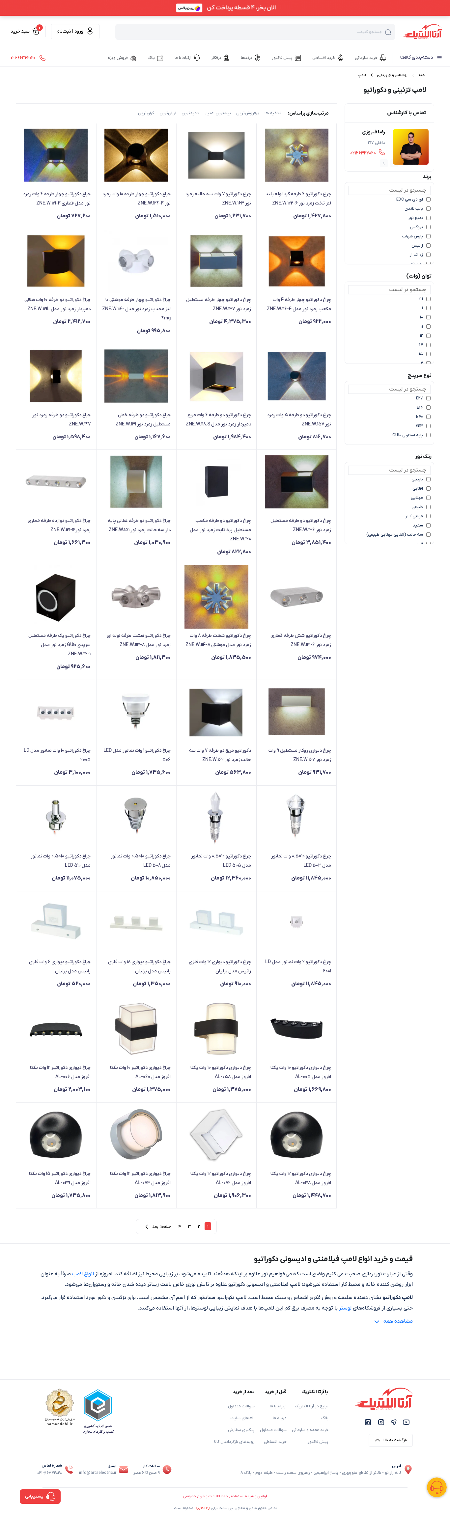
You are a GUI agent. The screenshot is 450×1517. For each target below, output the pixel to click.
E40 (419, 417)
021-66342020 (49, 1473)
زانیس (417, 245)
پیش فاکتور (318, 1442)
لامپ (362, 75)
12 (421, 336)
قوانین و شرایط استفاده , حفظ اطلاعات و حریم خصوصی (225, 1496)
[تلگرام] (393, 1422)
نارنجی (417, 479)
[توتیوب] (406, 1422)
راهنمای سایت (243, 1418)
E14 (420, 407)
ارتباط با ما (278, 1406)
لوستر (345, 1308)
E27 (419, 398)
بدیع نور (415, 218)
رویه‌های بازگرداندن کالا (234, 1442)
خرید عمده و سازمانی (310, 1430)
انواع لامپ (83, 1274)
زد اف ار (416, 254)
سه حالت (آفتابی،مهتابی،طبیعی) (394, 534)
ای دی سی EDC (409, 199)
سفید (418, 525)
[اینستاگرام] (381, 1422)
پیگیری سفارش (241, 1430)
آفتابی (417, 488)
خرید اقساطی (275, 1442)
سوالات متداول (273, 1430)
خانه (421, 75)
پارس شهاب (412, 236)
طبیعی (417, 507)
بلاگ (324, 1418)
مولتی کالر (414, 516)
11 (421, 326)
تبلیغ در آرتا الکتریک (311, 1406)
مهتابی (417, 498)
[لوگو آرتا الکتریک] (422, 31)
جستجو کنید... (369, 32)
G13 (419, 426)
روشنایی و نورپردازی (392, 75)
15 (421, 354)
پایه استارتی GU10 (407, 435)
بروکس (416, 227)
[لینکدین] (368, 1422)
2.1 (421, 299)
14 (421, 345)
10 (421, 317)
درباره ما (280, 1418)
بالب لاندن (414, 208)
